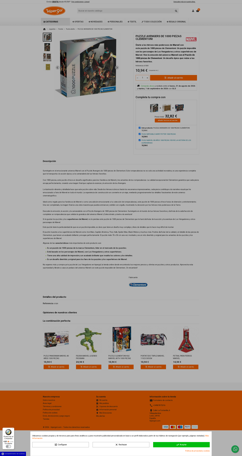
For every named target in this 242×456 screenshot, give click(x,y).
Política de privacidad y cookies (197, 451)
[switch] (8, 446)
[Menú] (12, 429)
